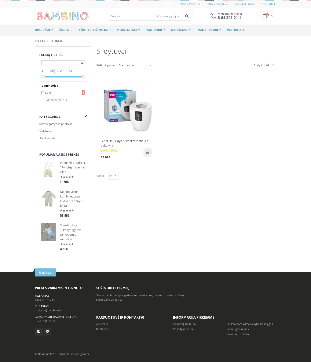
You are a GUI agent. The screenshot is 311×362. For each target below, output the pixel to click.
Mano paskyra (190, 3)
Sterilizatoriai (47, 138)
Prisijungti (268, 3)
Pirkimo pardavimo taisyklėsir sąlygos (250, 324)
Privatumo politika (238, 334)
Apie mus (102, 324)
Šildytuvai (45, 131)
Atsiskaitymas (245, 3)
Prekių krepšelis (217, 3)
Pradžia (40, 41)
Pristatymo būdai (183, 329)
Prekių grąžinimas (238, 329)
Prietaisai (57, 41)
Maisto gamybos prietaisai (56, 124)
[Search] (187, 16)
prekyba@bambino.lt (48, 310)
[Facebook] (39, 332)
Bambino (45, 272)
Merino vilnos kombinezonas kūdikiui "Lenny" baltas (71, 199)
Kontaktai (102, 329)
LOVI (48, 92)
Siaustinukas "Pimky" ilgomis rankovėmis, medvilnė (70, 232)
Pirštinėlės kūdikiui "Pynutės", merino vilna (72, 167)
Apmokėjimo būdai (184, 324)
